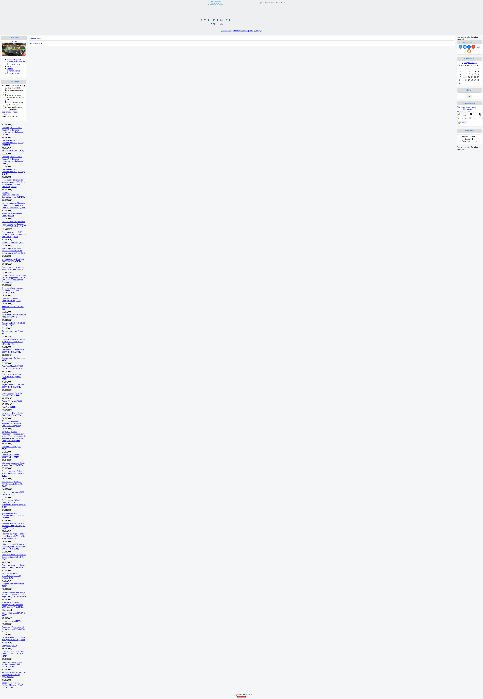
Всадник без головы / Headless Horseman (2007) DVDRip (12, 685)
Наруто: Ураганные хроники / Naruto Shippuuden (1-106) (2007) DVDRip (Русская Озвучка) (14, 278)
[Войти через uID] (460, 47)
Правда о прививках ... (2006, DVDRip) (11, 299)
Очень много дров (13, 95)
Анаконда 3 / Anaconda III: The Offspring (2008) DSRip (13, 628)
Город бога (6, 645)
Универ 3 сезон (8, 621)
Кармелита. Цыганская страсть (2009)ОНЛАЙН (12, 482)
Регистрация (248, 30)
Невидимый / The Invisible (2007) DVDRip (13, 351)
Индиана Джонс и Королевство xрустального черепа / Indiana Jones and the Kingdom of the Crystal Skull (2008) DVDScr (14, 436)
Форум (10, 68)
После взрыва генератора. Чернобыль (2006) (13, 268)
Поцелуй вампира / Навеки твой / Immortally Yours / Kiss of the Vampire (14, 536)
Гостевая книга (13, 73)
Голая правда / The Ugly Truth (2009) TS (12, 394)
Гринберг (6, 407)
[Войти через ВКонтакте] (465, 47)
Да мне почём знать (13, 107)
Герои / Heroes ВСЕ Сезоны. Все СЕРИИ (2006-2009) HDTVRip (14, 341)
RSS (283, 2)
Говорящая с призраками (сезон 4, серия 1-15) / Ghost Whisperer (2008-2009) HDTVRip (13, 183)
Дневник (236, 30)
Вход (258, 30)
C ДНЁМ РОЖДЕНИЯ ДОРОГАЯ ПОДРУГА (11, 375)
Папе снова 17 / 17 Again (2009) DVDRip (12, 414)
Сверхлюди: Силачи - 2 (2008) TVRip (12, 456)
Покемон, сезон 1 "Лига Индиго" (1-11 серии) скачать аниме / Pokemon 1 (13, 130)
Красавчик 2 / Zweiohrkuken (13, 358)
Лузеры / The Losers (10, 242)
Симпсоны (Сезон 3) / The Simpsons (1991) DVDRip (13, 652)
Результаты (6, 112)
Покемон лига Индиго (11, 446)
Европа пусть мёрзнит (14, 102)
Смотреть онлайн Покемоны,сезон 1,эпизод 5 (13, 170)
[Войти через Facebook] (469, 47)
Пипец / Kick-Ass (9, 401)
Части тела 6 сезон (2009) (12, 331)
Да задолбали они (12, 88)
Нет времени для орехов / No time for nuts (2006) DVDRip (12, 664)
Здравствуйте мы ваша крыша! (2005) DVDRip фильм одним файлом (12, 250)
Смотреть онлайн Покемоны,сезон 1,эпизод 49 (13, 142)
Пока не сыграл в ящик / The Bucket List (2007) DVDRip (14, 556)
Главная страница (14, 59)
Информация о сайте (16, 62)
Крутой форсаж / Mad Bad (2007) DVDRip (13, 386)
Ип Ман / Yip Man (9, 151)
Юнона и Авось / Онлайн (13, 307)
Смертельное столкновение (13, 584)
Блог (9, 66)
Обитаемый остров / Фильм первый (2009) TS (13, 464)
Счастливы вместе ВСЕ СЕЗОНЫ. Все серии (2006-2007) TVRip (14, 234)
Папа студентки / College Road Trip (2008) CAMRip (13, 472)
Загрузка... (14, 41)
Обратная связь (13, 64)
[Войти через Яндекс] (473, 47)
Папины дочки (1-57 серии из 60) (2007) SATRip (13, 638)
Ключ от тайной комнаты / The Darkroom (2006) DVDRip (13, 290)
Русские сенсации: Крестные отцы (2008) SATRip (11, 575)
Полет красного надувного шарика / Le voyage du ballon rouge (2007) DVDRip (14, 594)
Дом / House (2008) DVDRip (14, 613)
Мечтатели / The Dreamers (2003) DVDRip (13, 260)
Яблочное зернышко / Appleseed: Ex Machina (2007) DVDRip (11, 423)
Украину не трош (12, 104)
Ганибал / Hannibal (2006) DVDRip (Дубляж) (12, 367)
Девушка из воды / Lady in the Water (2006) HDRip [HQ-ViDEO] (14, 525)
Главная (226, 30)
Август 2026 (469, 63)
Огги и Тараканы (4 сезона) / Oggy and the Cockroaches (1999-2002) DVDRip (13, 205)
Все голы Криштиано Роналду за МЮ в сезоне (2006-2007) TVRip (12, 604)
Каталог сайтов (13, 71)
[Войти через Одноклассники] (469, 51)
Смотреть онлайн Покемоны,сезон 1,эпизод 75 (13, 515)
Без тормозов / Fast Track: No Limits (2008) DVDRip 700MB (14, 674)
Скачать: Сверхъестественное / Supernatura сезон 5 (11, 194)
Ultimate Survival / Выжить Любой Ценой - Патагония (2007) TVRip (13, 546)
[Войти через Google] (478, 47)
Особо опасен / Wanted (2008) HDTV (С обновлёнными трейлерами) (14, 502)
